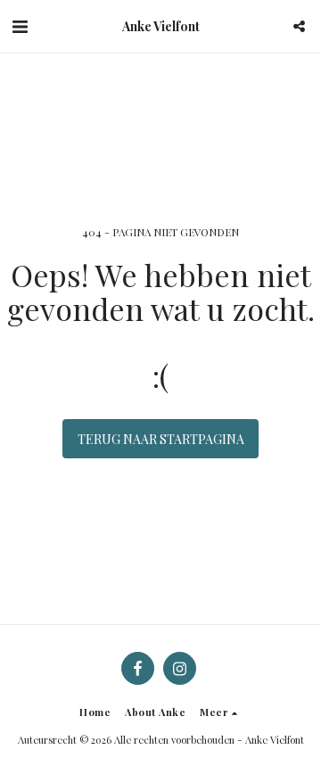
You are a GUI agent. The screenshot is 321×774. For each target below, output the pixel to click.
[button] (19, 25)
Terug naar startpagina (161, 439)
